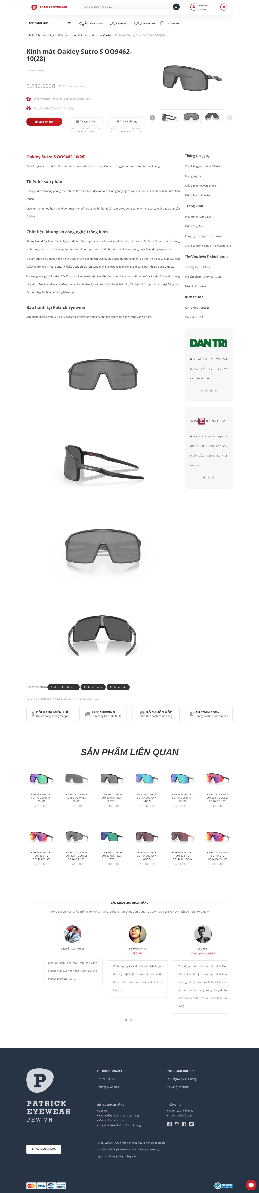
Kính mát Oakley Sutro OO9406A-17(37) (111, 856)
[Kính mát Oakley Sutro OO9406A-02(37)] (112, 778)
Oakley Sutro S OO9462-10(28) (56, 157)
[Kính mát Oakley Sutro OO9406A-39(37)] (41, 778)
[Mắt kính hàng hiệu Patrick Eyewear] (49, 7)
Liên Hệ (103, 1110)
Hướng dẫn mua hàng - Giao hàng (119, 1115)
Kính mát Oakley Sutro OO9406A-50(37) (182, 798)
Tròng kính (172, 23)
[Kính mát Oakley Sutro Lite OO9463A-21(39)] (218, 836)
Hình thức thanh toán (111, 1120)
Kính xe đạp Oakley (63, 687)
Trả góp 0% (87, 121)
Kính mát (123, 23)
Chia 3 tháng (128, 121)
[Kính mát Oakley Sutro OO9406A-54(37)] (147, 778)
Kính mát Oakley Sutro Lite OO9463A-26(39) (182, 856)
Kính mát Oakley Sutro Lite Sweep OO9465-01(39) (218, 798)
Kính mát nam (93, 687)
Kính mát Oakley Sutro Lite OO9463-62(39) (41, 856)
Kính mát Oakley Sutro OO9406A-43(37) (147, 856)
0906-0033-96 (46, 1149)
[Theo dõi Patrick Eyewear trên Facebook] (185, 1125)
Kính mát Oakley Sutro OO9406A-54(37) (147, 798)
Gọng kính (149, 23)
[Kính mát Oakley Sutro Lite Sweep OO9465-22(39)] (77, 836)
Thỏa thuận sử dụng (181, 1115)
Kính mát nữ (118, 687)
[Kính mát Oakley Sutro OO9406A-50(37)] (182, 778)
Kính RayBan (97, 23)
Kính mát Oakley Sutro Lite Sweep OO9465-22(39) (77, 856)
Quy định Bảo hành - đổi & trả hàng (120, 1125)
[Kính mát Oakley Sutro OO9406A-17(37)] (112, 836)
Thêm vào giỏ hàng (73, 86)
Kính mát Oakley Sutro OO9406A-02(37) (111, 798)
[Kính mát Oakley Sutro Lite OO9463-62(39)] (41, 836)
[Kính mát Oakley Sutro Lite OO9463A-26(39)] (182, 836)
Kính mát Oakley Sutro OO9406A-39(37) (41, 798)
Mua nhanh (46, 121)
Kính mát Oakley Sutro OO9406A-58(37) (76, 798)
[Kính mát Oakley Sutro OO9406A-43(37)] (147, 836)
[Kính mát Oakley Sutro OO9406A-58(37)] (77, 778)
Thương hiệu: (32, 70)
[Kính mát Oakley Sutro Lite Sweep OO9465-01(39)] (218, 778)
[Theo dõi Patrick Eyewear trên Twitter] (191, 1125)
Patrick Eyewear (105, 1142)
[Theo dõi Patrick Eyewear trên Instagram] (178, 1125)
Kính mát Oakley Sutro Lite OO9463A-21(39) (217, 856)
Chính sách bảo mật (181, 1110)
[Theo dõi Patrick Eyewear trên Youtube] (171, 1125)
